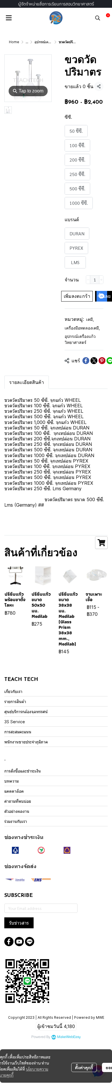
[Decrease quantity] (88, 280)
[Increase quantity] (101, 280)
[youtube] (19, 941)
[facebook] (8, 941)
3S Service (14, 721)
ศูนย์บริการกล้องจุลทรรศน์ (26, 711)
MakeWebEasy (69, 1037)
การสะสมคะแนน (17, 731)
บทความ (11, 781)
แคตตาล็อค (14, 791)
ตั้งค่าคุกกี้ (84, 1067)
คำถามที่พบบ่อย (17, 801)
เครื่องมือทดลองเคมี (82, 327)
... (27, 42)
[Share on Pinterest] (102, 360)
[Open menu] (8, 18)
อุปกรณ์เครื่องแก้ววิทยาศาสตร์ (80, 339)
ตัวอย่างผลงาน (16, 811)
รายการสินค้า (15, 701)
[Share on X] (93, 360)
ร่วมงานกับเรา (15, 821)
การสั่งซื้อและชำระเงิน (22, 770)
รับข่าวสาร (19, 923)
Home (14, 42)
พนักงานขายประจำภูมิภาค (26, 741)
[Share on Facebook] (85, 360)
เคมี (90, 319)
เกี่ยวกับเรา (13, 691)
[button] (98, 18)
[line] (29, 941)
